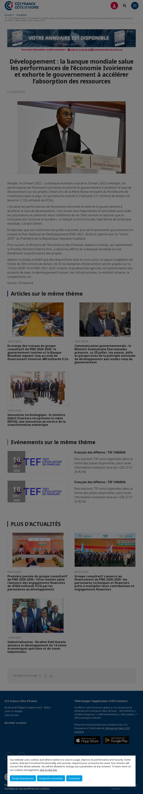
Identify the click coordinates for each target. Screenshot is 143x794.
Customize (74, 778)
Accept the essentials (51, 778)
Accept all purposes (23, 778)
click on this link (48, 770)
